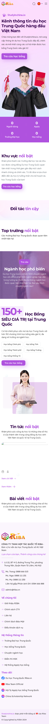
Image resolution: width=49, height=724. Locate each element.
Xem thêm (6, 486)
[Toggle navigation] (45, 3)
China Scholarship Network (19, 696)
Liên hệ (8, 615)
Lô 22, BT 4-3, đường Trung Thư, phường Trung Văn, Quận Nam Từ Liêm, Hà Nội (23, 564)
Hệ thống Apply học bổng (17, 665)
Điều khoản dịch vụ (14, 627)
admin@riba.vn (13, 589)
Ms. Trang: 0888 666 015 (17, 571)
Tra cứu (24, 262)
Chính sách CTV (12, 609)
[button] (39, 3)
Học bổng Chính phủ (12, 344)
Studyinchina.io (8, 714)
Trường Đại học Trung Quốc (18, 640)
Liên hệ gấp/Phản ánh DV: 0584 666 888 (25, 583)
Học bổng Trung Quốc (15, 646)
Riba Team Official (14, 684)
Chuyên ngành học (14, 653)
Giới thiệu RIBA (12, 603)
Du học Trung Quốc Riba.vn (19, 678)
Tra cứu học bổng (14, 56)
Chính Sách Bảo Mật (14, 621)
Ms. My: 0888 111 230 (15, 579)
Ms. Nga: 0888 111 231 (16, 575)
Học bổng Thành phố (12, 350)
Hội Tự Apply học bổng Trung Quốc (22, 690)
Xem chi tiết (7, 478)
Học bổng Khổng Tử (12, 356)
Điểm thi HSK (11, 659)
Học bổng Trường (34, 350)
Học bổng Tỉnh (32, 344)
